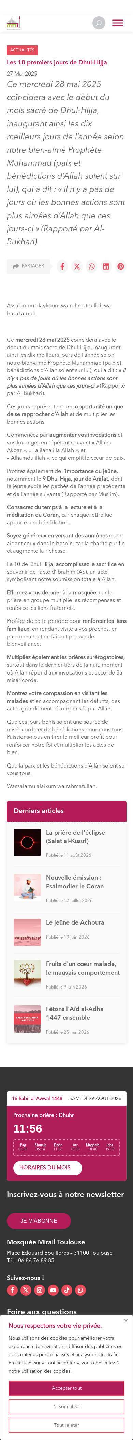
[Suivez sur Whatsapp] (80, 1290)
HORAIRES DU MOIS (45, 1168)
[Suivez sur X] (25, 1290)
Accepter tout (67, 1388)
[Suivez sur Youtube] (53, 1290)
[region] (66, 1377)
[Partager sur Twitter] (77, 266)
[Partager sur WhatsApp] (91, 266)
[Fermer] (126, 1321)
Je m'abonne (38, 1221)
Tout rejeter (66, 1425)
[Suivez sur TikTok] (66, 1290)
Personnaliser (66, 1406)
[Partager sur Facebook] (62, 266)
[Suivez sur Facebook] (12, 1290)
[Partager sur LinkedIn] (106, 266)
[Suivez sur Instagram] (39, 1290)
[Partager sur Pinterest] (121, 266)
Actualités (22, 50)
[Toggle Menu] (117, 23)
